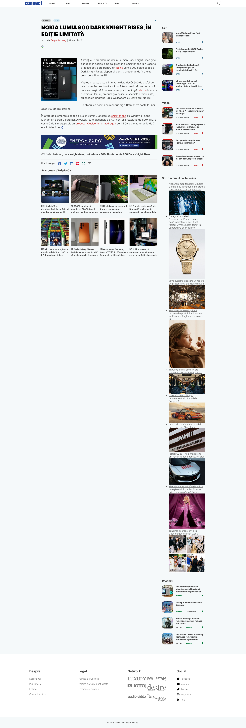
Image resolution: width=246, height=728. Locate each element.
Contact (135, 3)
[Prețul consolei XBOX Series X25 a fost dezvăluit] (167, 53)
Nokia (119, 67)
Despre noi (35, 678)
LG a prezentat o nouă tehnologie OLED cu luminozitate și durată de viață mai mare (188, 85)
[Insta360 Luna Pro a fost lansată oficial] (167, 37)
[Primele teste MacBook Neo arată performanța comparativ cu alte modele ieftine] (143, 189)
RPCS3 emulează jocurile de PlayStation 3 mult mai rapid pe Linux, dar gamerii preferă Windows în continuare (84, 212)
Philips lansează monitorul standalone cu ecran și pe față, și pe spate (143, 252)
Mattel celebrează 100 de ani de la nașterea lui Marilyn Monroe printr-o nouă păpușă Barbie (186, 489)
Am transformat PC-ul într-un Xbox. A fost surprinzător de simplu (190, 111)
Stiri (57, 20)
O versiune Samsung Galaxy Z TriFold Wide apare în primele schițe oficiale (114, 252)
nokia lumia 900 (96, 154)
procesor (81, 123)
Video (117, 3)
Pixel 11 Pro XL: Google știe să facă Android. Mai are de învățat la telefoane (190, 127)
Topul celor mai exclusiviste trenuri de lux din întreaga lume (185, 371)
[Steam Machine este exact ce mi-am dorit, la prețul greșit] (167, 160)
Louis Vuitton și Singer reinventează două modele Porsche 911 (183, 398)
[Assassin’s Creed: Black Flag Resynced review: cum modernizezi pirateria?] (167, 639)
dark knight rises (74, 154)
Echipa (33, 689)
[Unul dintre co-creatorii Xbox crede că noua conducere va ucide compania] (114, 189)
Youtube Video (182, 117)
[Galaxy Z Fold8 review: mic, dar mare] (167, 607)
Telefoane (191, 612)
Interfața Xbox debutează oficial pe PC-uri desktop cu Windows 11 (55, 209)
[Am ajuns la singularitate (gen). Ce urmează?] (167, 144)
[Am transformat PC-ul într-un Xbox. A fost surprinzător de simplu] (167, 113)
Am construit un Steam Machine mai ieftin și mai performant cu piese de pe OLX (188, 590)
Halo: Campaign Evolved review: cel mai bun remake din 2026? (189, 621)
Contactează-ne (37, 694)
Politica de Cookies (88, 678)
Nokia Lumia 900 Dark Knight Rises (128, 154)
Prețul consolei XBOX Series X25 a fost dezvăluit (189, 50)
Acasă (52, 3)
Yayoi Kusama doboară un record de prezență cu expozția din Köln (186, 282)
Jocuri (179, 627)
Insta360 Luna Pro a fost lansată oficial (188, 34)
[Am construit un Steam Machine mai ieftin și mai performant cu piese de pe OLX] (167, 591)
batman (57, 154)
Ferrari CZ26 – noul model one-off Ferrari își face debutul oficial (186, 455)
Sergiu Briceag (58, 40)
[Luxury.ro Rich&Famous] (137, 680)
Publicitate (35, 683)
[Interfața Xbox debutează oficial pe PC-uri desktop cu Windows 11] (55, 189)
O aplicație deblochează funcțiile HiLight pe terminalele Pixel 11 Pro (187, 67)
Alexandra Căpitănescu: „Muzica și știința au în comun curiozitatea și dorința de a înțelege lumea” (187, 186)
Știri (68, 3)
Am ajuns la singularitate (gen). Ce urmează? (188, 141)
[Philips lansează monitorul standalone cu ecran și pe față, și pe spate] (143, 232)
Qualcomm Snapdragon (101, 123)
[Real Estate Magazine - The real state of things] (156, 680)
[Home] (33, 2)
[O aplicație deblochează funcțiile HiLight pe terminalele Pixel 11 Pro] (167, 69)
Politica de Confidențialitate (93, 683)
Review (85, 3)
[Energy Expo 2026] (99, 148)
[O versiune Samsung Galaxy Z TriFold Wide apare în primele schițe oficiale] (114, 232)
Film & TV (102, 3)
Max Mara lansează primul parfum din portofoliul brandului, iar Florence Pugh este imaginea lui (186, 314)
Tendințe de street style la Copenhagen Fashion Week (183, 532)
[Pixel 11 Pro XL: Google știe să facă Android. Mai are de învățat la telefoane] (167, 129)
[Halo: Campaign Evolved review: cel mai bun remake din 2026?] (167, 623)
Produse (46, 20)
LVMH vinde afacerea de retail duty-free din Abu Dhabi (185, 425)
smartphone (118, 115)
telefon (142, 90)
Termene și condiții (88, 689)
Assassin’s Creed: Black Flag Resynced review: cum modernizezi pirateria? (189, 637)
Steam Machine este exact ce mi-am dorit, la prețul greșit (190, 157)
